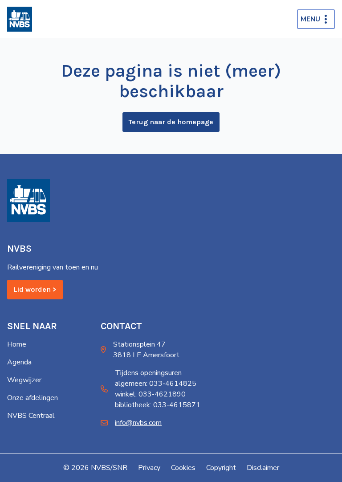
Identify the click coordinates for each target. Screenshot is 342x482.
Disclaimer (263, 468)
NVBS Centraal (31, 416)
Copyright (221, 468)
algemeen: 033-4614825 (155, 383)
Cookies (183, 468)
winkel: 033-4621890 (150, 394)
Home (16, 344)
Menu (310, 19)
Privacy (149, 468)
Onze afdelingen (32, 398)
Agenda (19, 362)
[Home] (19, 19)
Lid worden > (35, 289)
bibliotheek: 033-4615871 (157, 405)
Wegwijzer (24, 380)
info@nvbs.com (138, 423)
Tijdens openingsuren (148, 373)
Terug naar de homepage (171, 122)
